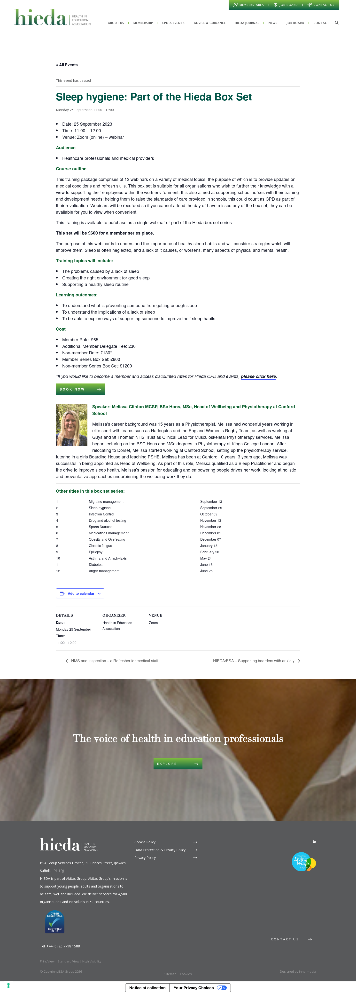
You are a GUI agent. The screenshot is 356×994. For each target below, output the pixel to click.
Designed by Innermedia (298, 971)
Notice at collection (147, 987)
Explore (167, 763)
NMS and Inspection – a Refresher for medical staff (114, 660)
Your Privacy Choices (194, 987)
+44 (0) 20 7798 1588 (63, 946)
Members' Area (252, 5)
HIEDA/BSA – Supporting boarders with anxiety (254, 660)
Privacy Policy (145, 857)
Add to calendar (81, 593)
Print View (47, 961)
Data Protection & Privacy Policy (160, 849)
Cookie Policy (144, 842)
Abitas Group (76, 878)
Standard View (68, 961)
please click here (258, 376)
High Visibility (91, 961)
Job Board (289, 5)
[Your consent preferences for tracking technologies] (8, 985)
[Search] (336, 22)
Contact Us (324, 5)
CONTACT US (285, 939)
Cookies (186, 974)
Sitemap (170, 974)
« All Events (67, 64)
